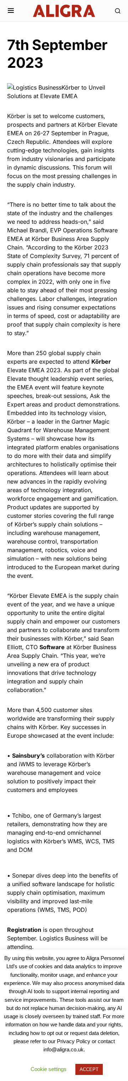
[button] (11, 10)
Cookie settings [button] (48, 1069)
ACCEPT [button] (89, 1069)
